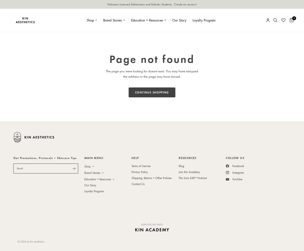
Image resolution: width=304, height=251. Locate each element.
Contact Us (138, 184)
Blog (181, 166)
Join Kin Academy (189, 172)
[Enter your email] (74, 168)
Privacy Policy (140, 172)
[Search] (275, 20)
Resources (187, 158)
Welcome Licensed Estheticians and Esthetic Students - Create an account (152, 4)
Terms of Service (141, 166)
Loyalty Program (204, 20)
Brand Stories (112, 20)
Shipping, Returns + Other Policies (152, 178)
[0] (291, 20)
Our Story (179, 20)
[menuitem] (92, 20)
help (135, 158)
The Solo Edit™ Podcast (193, 178)
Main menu (94, 158)
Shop (90, 20)
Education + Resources (147, 20)
